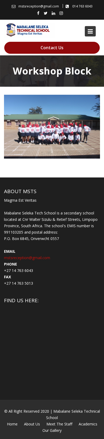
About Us (32, 423)
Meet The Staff (59, 423)
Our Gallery (52, 430)
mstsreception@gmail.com (27, 257)
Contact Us (52, 48)
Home (12, 423)
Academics (88, 423)
